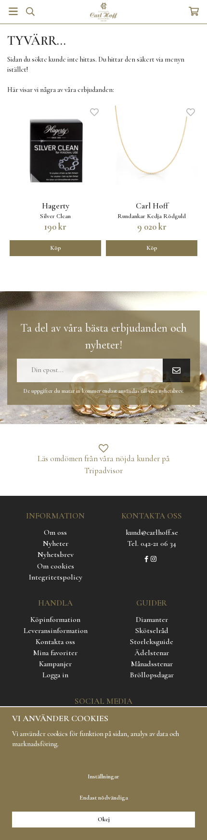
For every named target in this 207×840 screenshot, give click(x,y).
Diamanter (152, 619)
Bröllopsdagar (152, 675)
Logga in (55, 675)
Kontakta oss (55, 641)
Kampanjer (55, 664)
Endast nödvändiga (103, 797)
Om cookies (55, 566)
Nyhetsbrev (56, 554)
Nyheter (55, 543)
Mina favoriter (55, 653)
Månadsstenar (152, 664)
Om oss (55, 532)
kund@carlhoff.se (152, 532)
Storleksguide (151, 641)
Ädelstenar (151, 653)
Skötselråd (151, 630)
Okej (104, 819)
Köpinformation (55, 619)
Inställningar (103, 776)
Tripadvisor (103, 470)
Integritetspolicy (55, 577)
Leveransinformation (56, 630)
